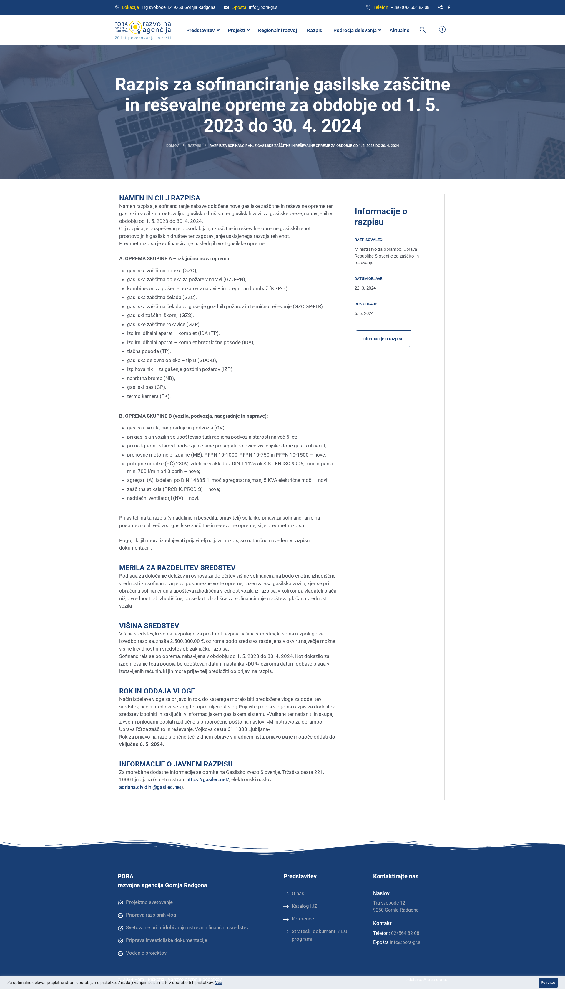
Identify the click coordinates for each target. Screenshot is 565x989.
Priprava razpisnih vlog (151, 915)
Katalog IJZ (304, 906)
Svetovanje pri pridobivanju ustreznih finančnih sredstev (187, 927)
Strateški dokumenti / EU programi (319, 935)
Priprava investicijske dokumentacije (166, 940)
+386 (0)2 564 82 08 (410, 7)
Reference (303, 919)
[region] (282, 982)
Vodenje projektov (146, 953)
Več (218, 982)
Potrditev (548, 982)
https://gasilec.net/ (207, 779)
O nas (298, 893)
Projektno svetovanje (149, 902)
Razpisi (194, 146)
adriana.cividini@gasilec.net (150, 787)
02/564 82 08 (405, 933)
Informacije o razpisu (382, 338)
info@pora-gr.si (264, 7)
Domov (172, 146)
